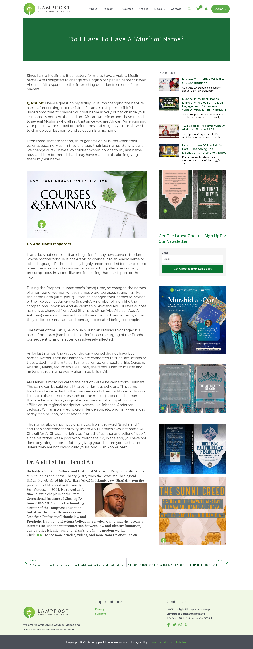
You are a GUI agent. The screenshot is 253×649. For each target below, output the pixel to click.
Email (165, 252)
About (93, 9)
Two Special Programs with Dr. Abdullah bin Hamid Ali (203, 127)
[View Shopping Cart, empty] (198, 9)
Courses (127, 9)
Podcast (108, 9)
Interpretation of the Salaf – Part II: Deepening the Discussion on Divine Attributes (204, 149)
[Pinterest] (186, 625)
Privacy (99, 609)
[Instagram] (180, 625)
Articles (143, 9)
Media (158, 9)
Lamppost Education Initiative (167, 642)
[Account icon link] (206, 8)
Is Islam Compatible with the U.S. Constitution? (203, 81)
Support (100, 613)
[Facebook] (168, 625)
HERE (39, 535)
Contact (176, 9)
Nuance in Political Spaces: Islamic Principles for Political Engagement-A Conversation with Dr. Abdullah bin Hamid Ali (204, 104)
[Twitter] (174, 625)
